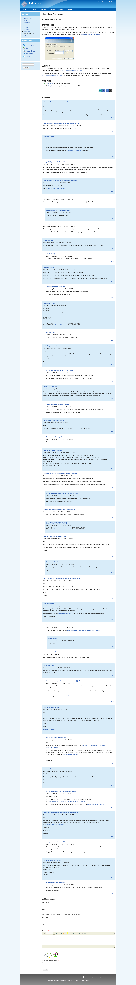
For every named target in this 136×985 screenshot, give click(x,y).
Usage (25, 20)
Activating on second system (52, 346)
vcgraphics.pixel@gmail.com (56, 188)
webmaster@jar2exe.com (73, 151)
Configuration (27, 23)
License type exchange (51, 387)
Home (24, 9)
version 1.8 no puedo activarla (53, 652)
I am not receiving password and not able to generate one (61, 123)
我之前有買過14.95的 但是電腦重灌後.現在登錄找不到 (59, 509)
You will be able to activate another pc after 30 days (62, 493)
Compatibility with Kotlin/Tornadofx (54, 162)
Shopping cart (110, 1)
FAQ (25, 36)
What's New (27, 31)
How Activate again (49, 769)
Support (59, 9)
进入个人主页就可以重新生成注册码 (56, 523)
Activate (80, 977)
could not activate (49, 267)
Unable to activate (49, 137)
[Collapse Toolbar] (114, 933)
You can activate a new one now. (56, 737)
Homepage (45, 917)
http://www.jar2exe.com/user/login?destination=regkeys (83, 630)
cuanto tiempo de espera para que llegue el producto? (60, 180)
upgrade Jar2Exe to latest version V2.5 (55, 420)
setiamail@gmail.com (49, 729)
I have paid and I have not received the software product (61, 812)
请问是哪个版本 (50, 332)
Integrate (26, 25)
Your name (45, 902)
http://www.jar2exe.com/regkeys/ (90, 34)
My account (32, 977)
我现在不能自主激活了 (50, 303)
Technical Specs (28, 18)
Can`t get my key (49, 665)
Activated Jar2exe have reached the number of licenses (60, 473)
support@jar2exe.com (64, 614)
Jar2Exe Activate (29, 34)
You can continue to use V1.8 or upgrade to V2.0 (61, 791)
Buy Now (51, 84)
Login (98, 1)
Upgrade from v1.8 (49, 604)
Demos (26, 27)
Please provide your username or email (58, 210)
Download (43, 9)
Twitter (100, 90)
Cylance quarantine (49, 224)
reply (112, 118)
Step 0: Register (53, 86)
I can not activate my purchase (53, 450)
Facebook (103, 90)
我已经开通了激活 (51, 254)
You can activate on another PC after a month (60, 370)
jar (44, 197)
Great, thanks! (52, 638)
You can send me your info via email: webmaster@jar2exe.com (65, 681)
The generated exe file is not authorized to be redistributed (62, 578)
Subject (44, 924)
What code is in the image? (50, 961)
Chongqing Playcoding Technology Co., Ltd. (58, 981)
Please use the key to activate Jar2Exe (57, 404)
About (70, 9)
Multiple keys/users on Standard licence (56, 536)
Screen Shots (54, 977)
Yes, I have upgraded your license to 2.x (58, 625)
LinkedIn (107, 90)
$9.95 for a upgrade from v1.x (95, 804)
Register (103, 1)
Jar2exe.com (36, 3)
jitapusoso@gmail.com (60, 324)
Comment (45, 931)
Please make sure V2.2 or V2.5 (55, 287)
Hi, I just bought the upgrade (52, 860)
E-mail (44, 909)
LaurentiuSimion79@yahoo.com (54, 824)
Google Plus (110, 90)
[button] (50, 933)
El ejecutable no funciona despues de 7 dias (57, 102)
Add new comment (109, 94)
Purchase (52, 9)
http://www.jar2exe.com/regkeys (62, 528)
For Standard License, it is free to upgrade (59, 437)
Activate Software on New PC (52, 707)
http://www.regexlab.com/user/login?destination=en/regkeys (67, 801)
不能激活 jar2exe (48, 240)
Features (33, 9)
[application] (78, 940)
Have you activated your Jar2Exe (56, 842)
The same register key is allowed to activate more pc (62, 562)
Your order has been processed (55, 882)
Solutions (26, 29)
